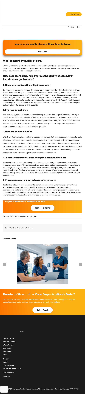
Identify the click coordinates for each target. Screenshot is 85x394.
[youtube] (19, 381)
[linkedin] (4, 381)
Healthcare (26, 216)
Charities (20, 216)
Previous (71, 27)
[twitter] (11, 381)
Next (78, 27)
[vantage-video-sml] (13, 5)
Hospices (34, 216)
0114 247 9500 (8, 372)
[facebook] (7, 381)
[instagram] (15, 381)
